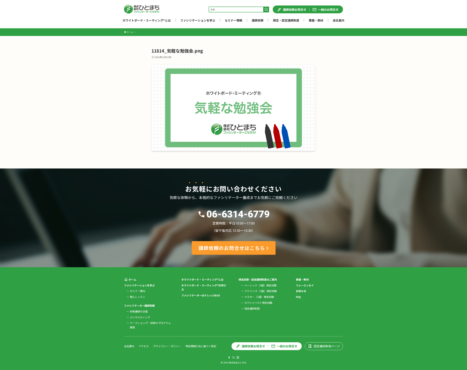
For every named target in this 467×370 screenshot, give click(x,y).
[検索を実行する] (266, 9)
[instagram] (238, 357)
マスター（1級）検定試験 (259, 297)
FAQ (298, 297)
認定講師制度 (252, 308)
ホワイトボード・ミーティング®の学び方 (203, 287)
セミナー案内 (137, 291)
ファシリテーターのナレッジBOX (200, 295)
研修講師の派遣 (139, 311)
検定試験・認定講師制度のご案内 (258, 279)
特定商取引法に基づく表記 (201, 346)
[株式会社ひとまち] (141, 9)
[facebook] (229, 357)
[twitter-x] (233, 357)
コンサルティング (140, 317)
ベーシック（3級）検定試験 (260, 285)
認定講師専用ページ (327, 346)
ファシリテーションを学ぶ (139, 285)
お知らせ (301, 291)
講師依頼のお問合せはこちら (231, 247)
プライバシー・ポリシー (167, 346)
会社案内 (129, 346)
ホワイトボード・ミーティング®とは (202, 279)
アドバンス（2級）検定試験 (260, 291)
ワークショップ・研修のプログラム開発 (150, 325)
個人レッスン (137, 297)
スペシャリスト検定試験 (258, 302)
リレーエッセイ (305, 285)
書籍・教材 (302, 279)
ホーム (132, 279)
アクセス (144, 346)
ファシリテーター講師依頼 (139, 305)
